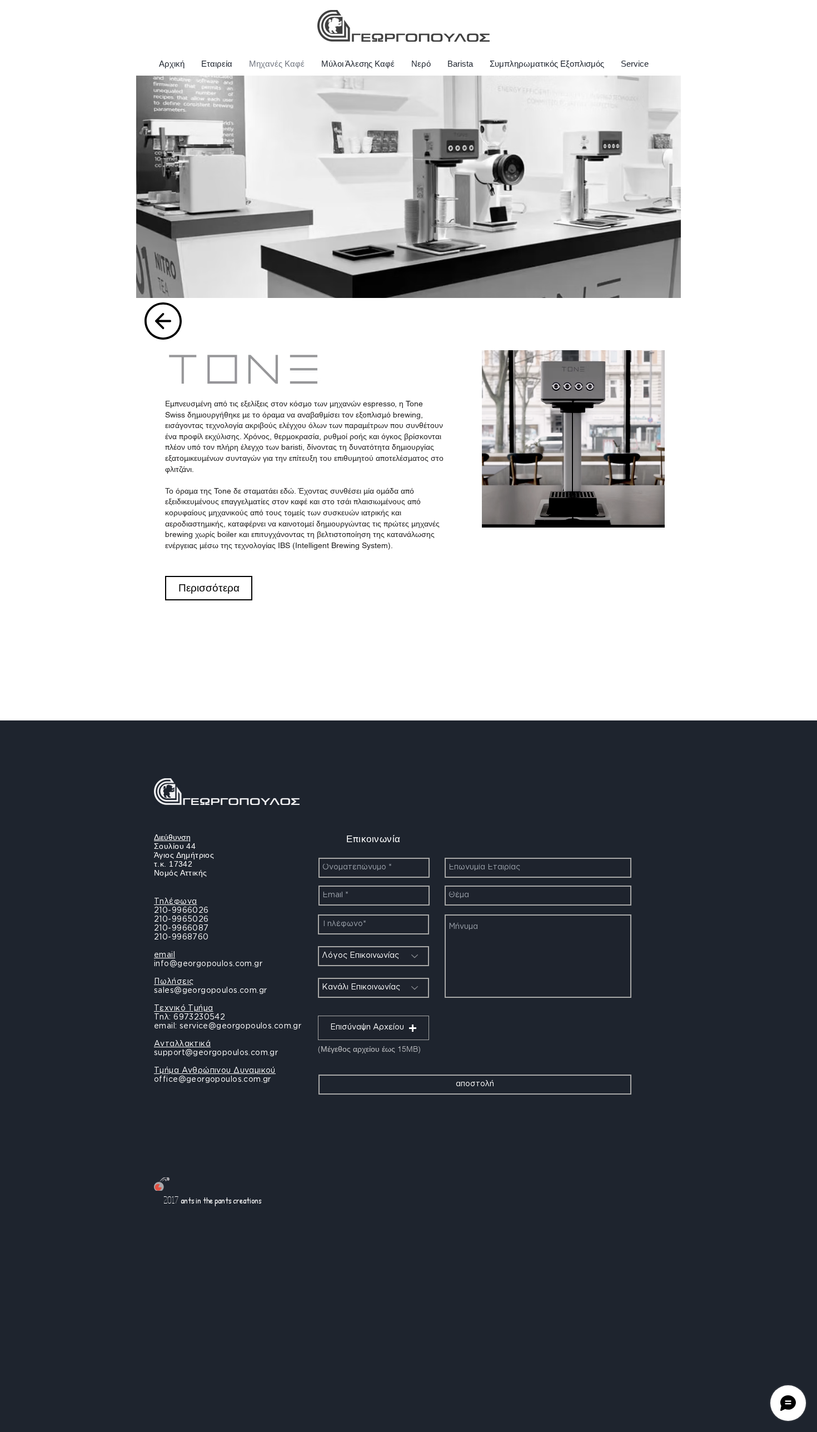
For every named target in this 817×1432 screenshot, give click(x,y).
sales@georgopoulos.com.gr (210, 990)
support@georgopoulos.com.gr (216, 1053)
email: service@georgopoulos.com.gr (227, 1026)
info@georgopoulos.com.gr (208, 964)
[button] (373, 1028)
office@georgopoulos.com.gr (212, 1079)
